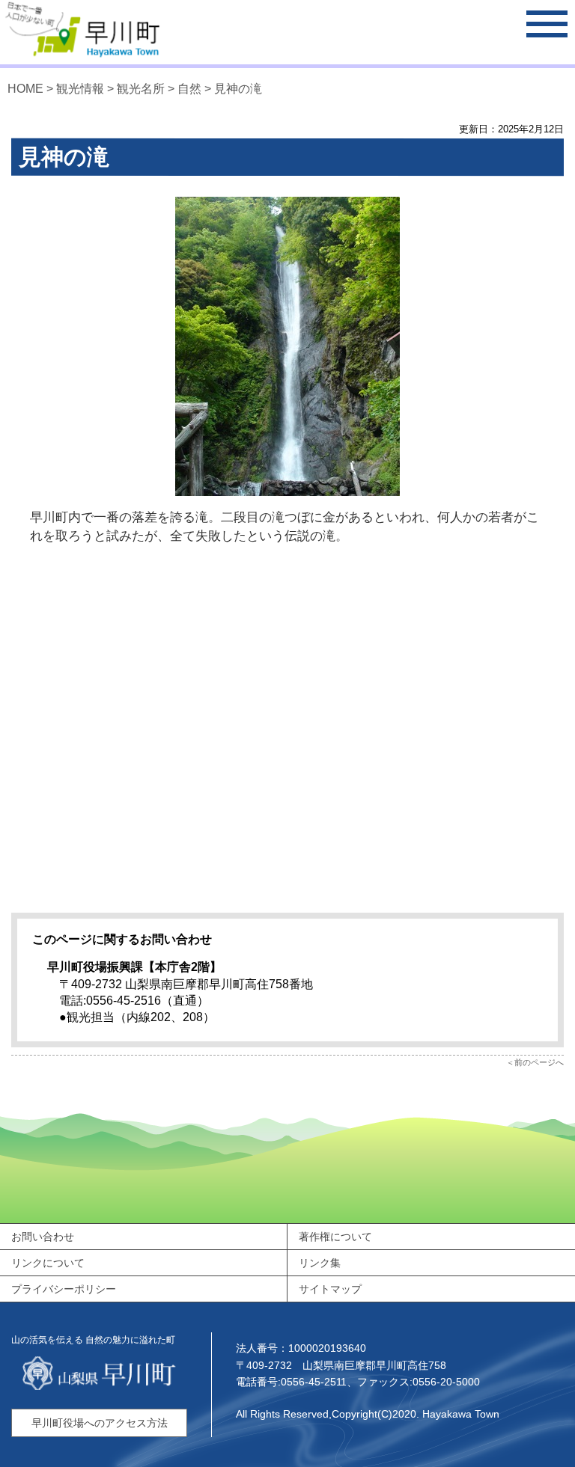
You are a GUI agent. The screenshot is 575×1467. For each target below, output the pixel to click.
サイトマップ (330, 1289)
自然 (189, 88)
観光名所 (141, 88)
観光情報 (80, 88)
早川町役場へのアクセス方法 (99, 1423)
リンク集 (320, 1263)
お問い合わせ (42, 1237)
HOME (25, 88)
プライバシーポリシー (63, 1289)
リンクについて (48, 1263)
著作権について (335, 1237)
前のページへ (539, 1062)
